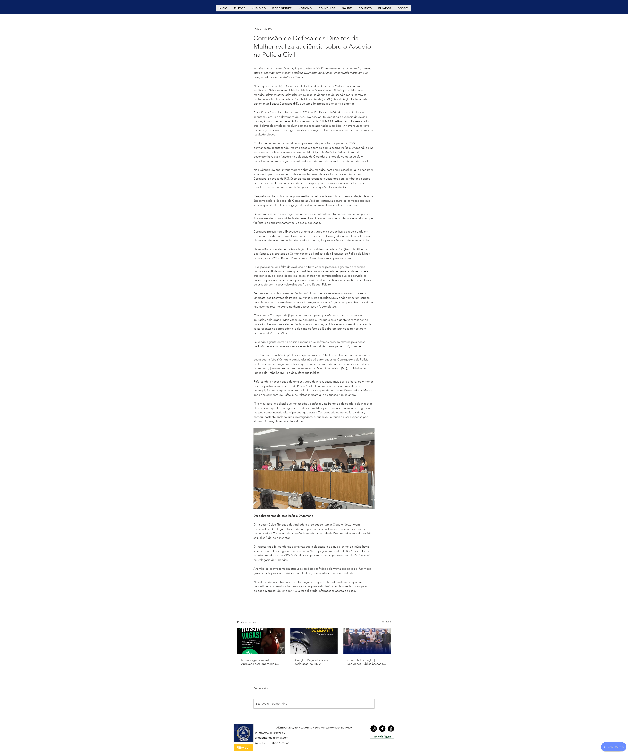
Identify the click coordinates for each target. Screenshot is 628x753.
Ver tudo (386, 621)
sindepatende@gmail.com (271, 738)
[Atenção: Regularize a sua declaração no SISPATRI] (314, 641)
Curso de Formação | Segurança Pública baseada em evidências (365, 662)
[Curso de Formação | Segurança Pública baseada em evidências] (367, 641)
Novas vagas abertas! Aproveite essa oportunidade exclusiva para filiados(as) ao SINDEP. (260, 662)
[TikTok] (382, 728)
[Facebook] (391, 728)
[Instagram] (373, 728)
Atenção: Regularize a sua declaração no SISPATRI (311, 662)
